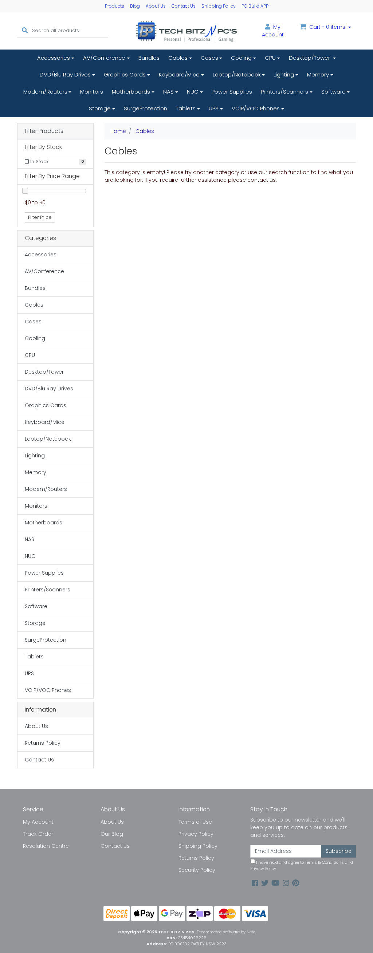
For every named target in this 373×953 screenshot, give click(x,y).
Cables (178, 58)
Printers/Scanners (284, 91)
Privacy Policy (195, 834)
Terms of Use (195, 822)
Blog (135, 6)
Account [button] (273, 30)
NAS (168, 91)
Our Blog (112, 834)
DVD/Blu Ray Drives (65, 74)
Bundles (149, 58)
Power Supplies (232, 91)
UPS (214, 108)
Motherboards (131, 91)
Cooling (241, 58)
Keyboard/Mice (179, 74)
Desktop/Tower (310, 58)
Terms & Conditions (324, 862)
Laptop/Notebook (237, 74)
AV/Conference (104, 58)
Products (114, 6)
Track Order (38, 834)
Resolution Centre (46, 846)
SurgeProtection (145, 108)
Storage (100, 108)
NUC (193, 91)
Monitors (91, 91)
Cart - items (327, 27)
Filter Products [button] (44, 131)
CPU (270, 58)
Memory (318, 74)
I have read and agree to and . (301, 865)
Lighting (284, 74)
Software (333, 91)
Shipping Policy (218, 6)
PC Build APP (255, 6)
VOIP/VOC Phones (256, 108)
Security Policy (196, 870)
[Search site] (24, 30)
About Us (156, 6)
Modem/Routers (45, 91)
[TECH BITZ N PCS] (186, 30)
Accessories (53, 58)
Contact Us (184, 6)
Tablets (186, 108)
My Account (38, 822)
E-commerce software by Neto (226, 932)
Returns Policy (42, 743)
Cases (209, 58)
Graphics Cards (125, 74)
